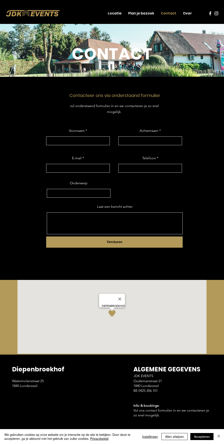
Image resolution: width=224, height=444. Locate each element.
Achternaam (149, 130)
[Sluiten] (218, 436)
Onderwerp (79, 183)
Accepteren (202, 436)
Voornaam (77, 130)
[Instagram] (216, 13)
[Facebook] (210, 13)
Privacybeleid (99, 438)
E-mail (77, 158)
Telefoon (149, 158)
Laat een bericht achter (115, 206)
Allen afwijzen (174, 436)
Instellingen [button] (150, 436)
